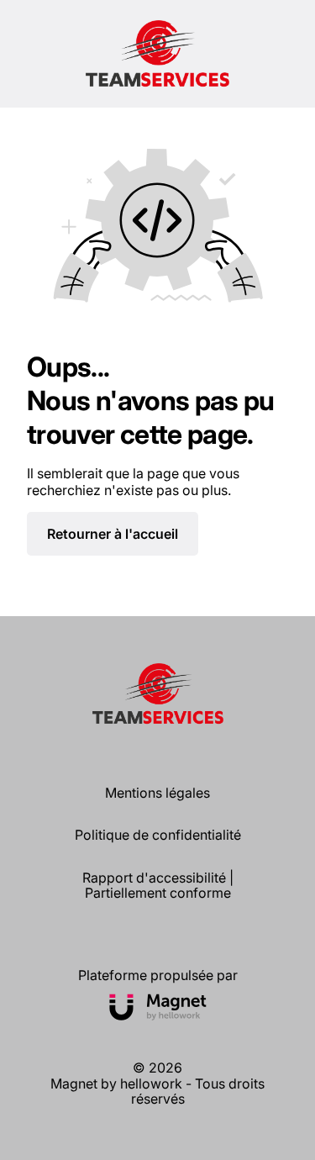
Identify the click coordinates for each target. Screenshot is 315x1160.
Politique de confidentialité (158, 834)
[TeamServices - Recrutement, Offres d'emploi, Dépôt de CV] (157, 53)
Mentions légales (157, 792)
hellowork (151, 1083)
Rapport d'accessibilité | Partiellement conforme (158, 885)
